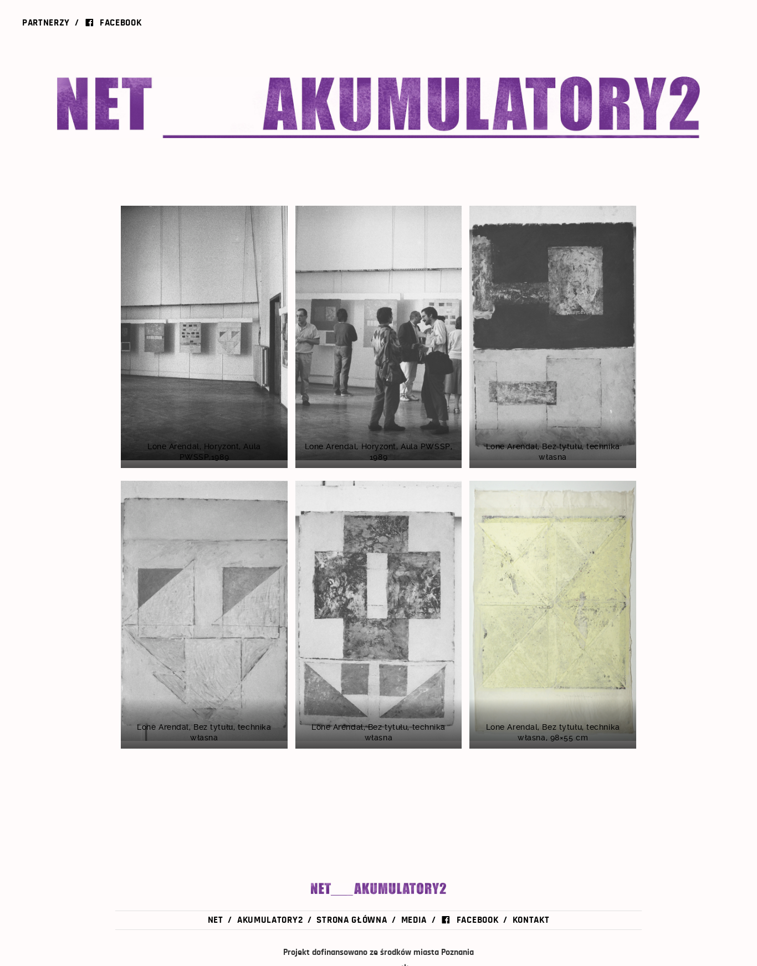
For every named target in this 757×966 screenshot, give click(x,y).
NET (157, 107)
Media (414, 919)
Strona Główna (351, 919)
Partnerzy (46, 22)
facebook (120, 22)
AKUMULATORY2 (489, 107)
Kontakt (531, 919)
